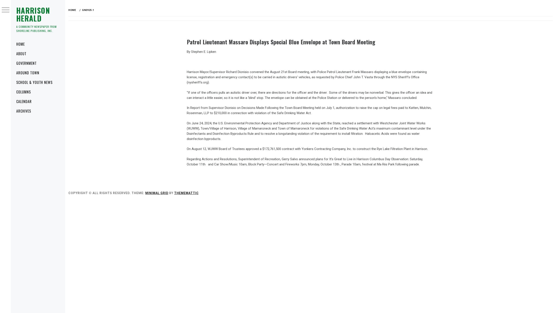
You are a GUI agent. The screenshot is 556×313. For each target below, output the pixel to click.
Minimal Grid (156, 193)
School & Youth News (34, 82)
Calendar (24, 101)
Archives (23, 111)
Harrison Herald (33, 14)
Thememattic (186, 193)
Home (20, 44)
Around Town (27, 72)
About (21, 53)
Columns (23, 92)
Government (26, 63)
